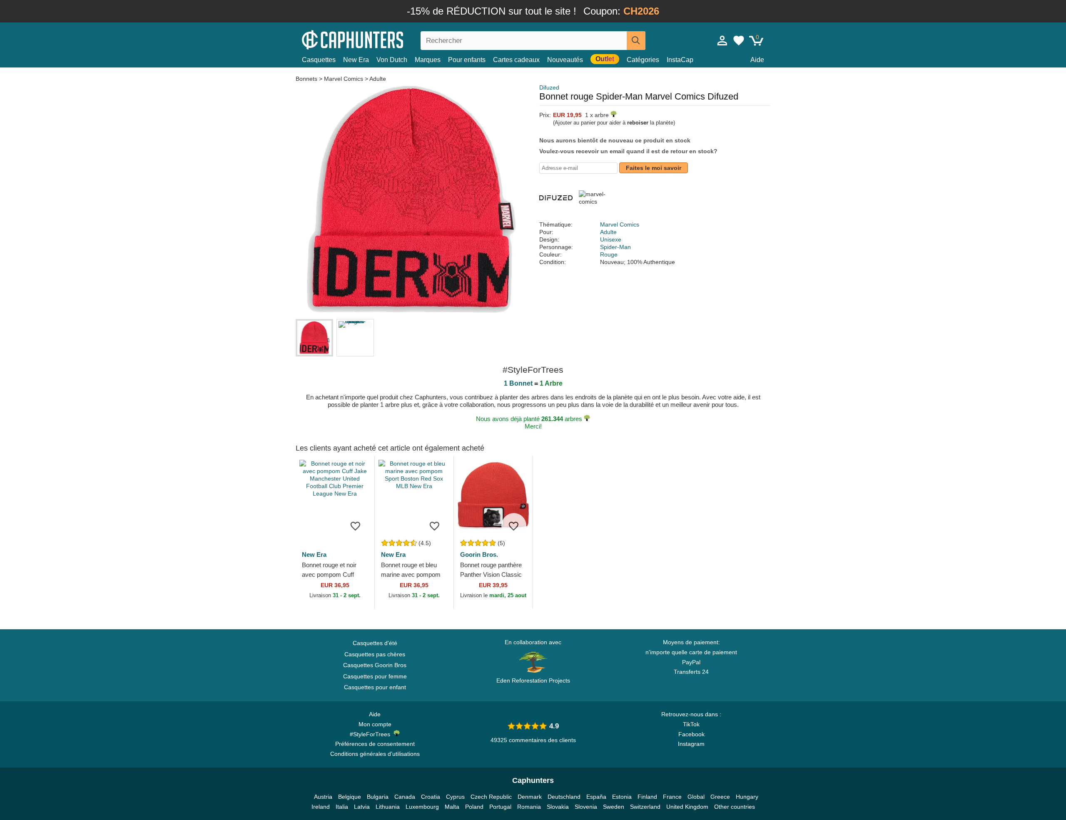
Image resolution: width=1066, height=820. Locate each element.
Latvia (362, 806)
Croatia (430, 796)
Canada (404, 796)
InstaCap (680, 59)
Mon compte (375, 724)
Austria (323, 796)
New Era (356, 59)
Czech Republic (491, 796)
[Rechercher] (636, 40)
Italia (342, 806)
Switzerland (645, 806)
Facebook (691, 734)
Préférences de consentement (375, 743)
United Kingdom (687, 806)
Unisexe (610, 239)
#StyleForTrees (372, 734)
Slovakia (558, 806)
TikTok (691, 724)
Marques (428, 59)
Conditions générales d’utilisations (375, 753)
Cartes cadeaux (516, 59)
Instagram (691, 743)
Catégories (643, 59)
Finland (647, 796)
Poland (474, 806)
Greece (720, 796)
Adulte (377, 78)
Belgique (349, 796)
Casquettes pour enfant (375, 687)
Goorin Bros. (479, 554)
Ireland (320, 806)
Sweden (613, 806)
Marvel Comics (343, 78)
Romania (529, 806)
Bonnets (307, 78)
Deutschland (564, 796)
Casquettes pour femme (375, 676)
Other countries (734, 806)
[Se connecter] (722, 40)
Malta (452, 806)
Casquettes (319, 59)
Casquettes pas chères (374, 654)
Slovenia (586, 806)
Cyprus (455, 796)
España (596, 796)
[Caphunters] (375, 39)
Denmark (530, 796)
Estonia (622, 796)
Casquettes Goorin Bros (374, 665)
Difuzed (549, 87)
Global (696, 796)
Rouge (609, 254)
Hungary (747, 796)
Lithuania (388, 806)
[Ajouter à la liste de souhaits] (355, 525)
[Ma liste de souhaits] (738, 40)
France (672, 796)
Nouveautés (565, 59)
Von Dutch (391, 59)
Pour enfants (467, 59)
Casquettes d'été (375, 643)
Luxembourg (422, 806)
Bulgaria (378, 796)
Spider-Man (615, 247)
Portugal (500, 806)
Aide (757, 59)
